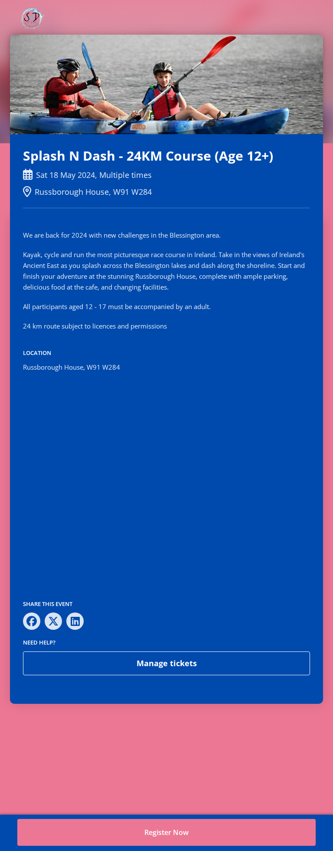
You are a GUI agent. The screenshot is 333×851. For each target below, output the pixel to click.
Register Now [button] (166, 832)
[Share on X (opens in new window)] (53, 621)
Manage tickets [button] (167, 663)
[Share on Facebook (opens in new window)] (31, 621)
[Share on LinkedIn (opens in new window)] (75, 621)
